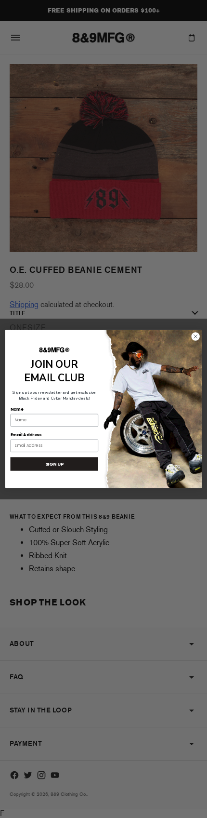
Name (17, 409)
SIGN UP (54, 464)
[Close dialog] (195, 336)
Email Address (26, 435)
